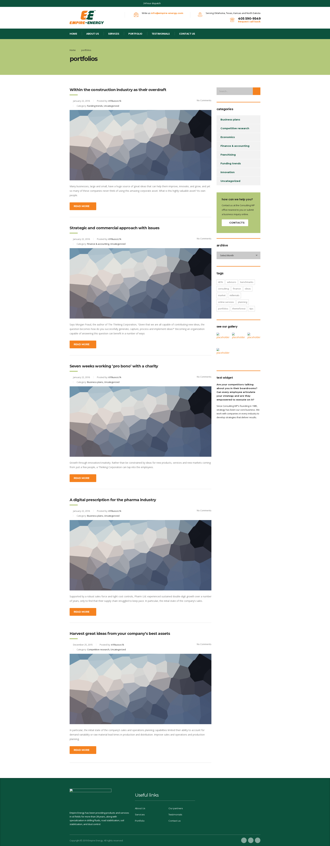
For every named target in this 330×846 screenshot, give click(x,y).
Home (73, 50)
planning (242, 302)
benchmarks (246, 282)
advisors (231, 282)
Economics (228, 137)
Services (113, 33)
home (73, 33)
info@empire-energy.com (167, 13)
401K (220, 282)
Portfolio (140, 820)
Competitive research (235, 128)
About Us (92, 33)
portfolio (135, 33)
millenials (234, 295)
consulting (223, 288)
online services (226, 302)
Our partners (175, 808)
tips (251, 308)
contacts (237, 222)
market (222, 295)
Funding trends (231, 163)
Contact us (187, 33)
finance (237, 288)
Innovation (228, 172)
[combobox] (238, 255)
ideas (248, 288)
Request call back (249, 21)
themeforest (238, 308)
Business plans (230, 119)
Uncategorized (230, 181)
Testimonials (161, 33)
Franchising (228, 154)
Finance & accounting (235, 145)
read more (81, 206)
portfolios (223, 308)
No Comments (204, 100)
